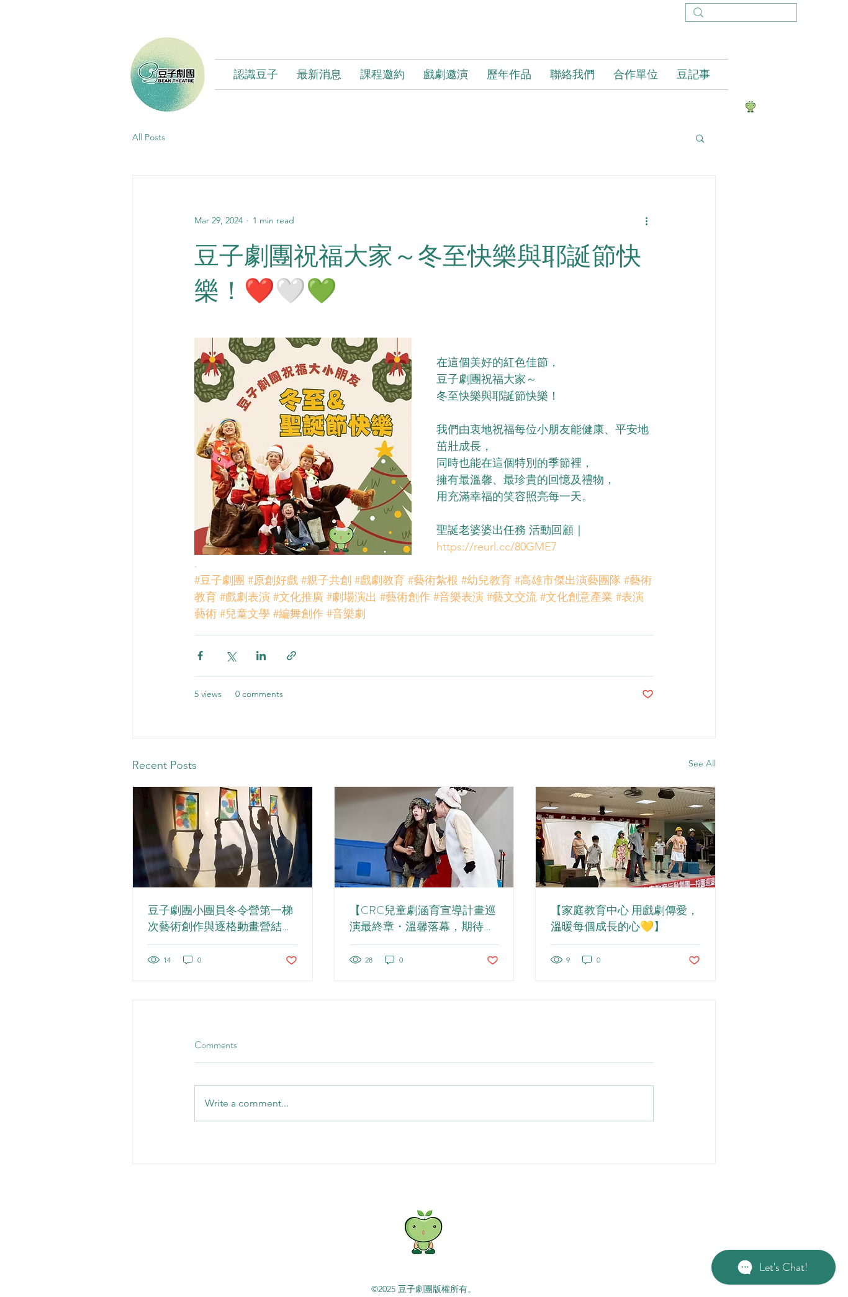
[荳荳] (750, 107)
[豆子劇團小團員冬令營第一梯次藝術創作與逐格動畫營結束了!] (222, 837)
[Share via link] (291, 656)
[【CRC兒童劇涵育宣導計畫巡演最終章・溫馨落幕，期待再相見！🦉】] (424, 837)
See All (702, 763)
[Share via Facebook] (200, 656)
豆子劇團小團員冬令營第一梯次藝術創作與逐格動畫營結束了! (220, 918)
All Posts (148, 137)
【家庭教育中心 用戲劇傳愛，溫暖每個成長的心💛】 (624, 918)
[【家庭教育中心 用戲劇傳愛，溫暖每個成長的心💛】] (625, 837)
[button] (700, 138)
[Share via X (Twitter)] (231, 656)
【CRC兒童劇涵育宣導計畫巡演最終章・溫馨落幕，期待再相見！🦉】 (423, 918)
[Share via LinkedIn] (261, 656)
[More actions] (646, 220)
